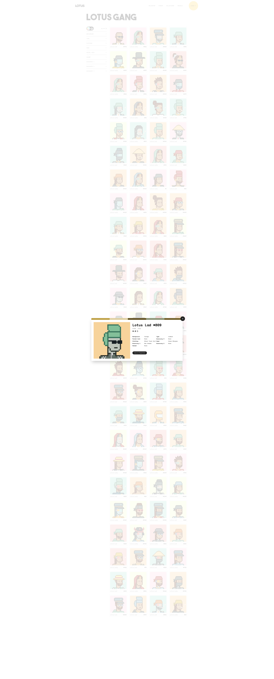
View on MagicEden (139, 353)
